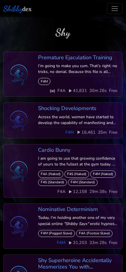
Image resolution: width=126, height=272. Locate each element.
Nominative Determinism (68, 209)
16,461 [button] (88, 132)
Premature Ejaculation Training (75, 57)
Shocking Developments (67, 108)
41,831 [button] (80, 90)
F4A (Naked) (51, 174)
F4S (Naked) (76, 174)
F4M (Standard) (83, 182)
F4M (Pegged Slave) (56, 233)
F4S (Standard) (52, 182)
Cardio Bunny (54, 150)
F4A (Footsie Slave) (94, 233)
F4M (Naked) (103, 174)
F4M (44, 81)
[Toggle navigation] (114, 8)
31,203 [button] (80, 242)
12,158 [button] (80, 191)
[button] (52, 90)
